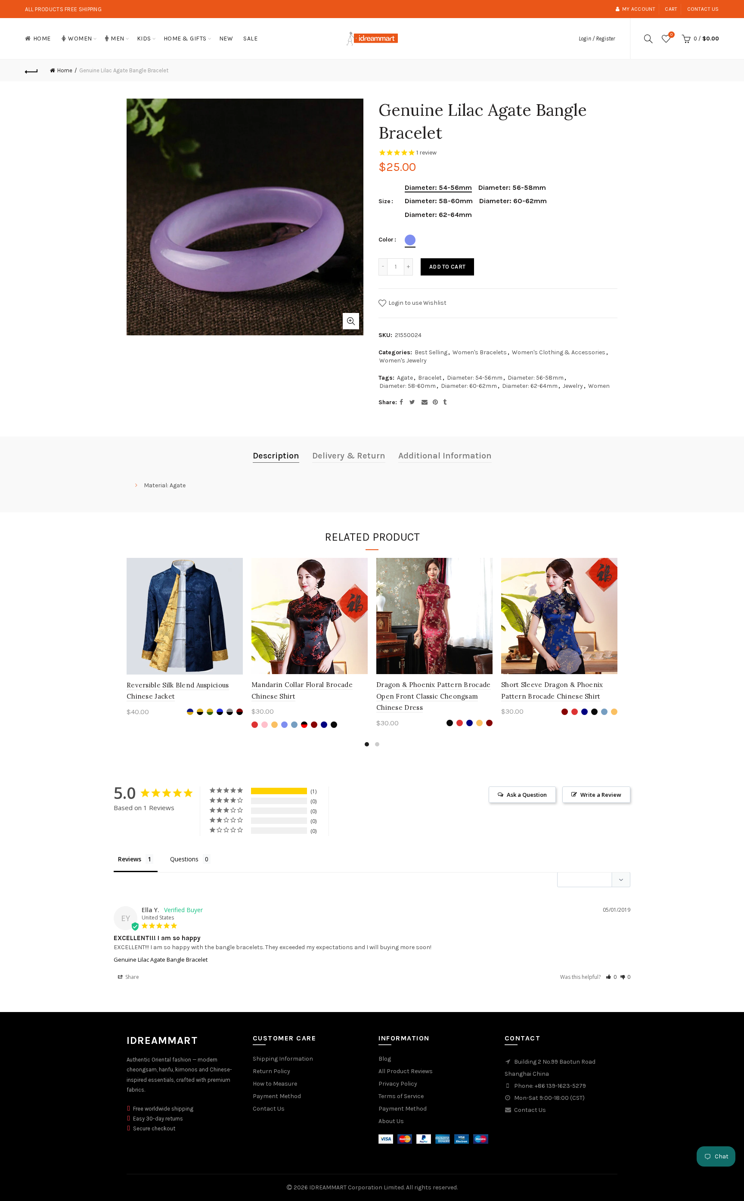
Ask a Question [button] (527, 795)
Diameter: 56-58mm (536, 377)
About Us (391, 1121)
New (226, 38)
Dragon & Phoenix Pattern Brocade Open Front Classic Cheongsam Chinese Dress (433, 696)
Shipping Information (283, 1058)
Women (80, 38)
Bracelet (430, 377)
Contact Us (269, 1108)
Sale (250, 38)
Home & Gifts (185, 38)
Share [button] (131, 977)
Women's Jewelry (403, 360)
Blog (384, 1058)
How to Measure (275, 1083)
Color (386, 239)
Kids (144, 38)
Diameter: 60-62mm (469, 386)
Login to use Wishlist (416, 302)
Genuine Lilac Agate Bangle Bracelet (161, 959)
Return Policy (271, 1071)
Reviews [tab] (129, 859)
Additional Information (445, 456)
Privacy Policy (397, 1083)
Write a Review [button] (600, 795)
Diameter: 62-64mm (530, 386)
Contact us (703, 9)
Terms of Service (401, 1096)
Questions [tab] (184, 859)
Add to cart (447, 266)
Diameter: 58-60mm (407, 386)
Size (384, 201)
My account (638, 9)
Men (117, 38)
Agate (405, 377)
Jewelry (573, 386)
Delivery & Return (348, 456)
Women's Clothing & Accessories (558, 352)
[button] (611, 977)
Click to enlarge (351, 321)
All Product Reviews (405, 1071)
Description (276, 456)
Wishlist (671, 34)
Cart (671, 9)
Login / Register (597, 38)
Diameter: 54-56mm (474, 377)
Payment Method (277, 1096)
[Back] (31, 70)
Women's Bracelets (480, 352)
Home (42, 38)
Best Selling (431, 352)
